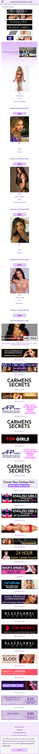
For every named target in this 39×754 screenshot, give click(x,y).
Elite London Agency (19, 707)
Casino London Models (19, 101)
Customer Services (19, 732)
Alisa (19, 93)
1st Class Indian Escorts (19, 562)
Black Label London (19, 621)
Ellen (19, 143)
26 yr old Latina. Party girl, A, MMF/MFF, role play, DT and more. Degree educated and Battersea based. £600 (19, 343)
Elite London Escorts (19, 360)
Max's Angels (19, 576)
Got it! (19, 750)
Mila (19, 244)
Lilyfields (19, 152)
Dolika (19, 295)
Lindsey (19, 194)
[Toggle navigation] (2, 2)
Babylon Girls (19, 303)
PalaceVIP (19, 253)
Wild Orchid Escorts (19, 374)
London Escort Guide (21, 2)
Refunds (19, 730)
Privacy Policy (19, 727)
